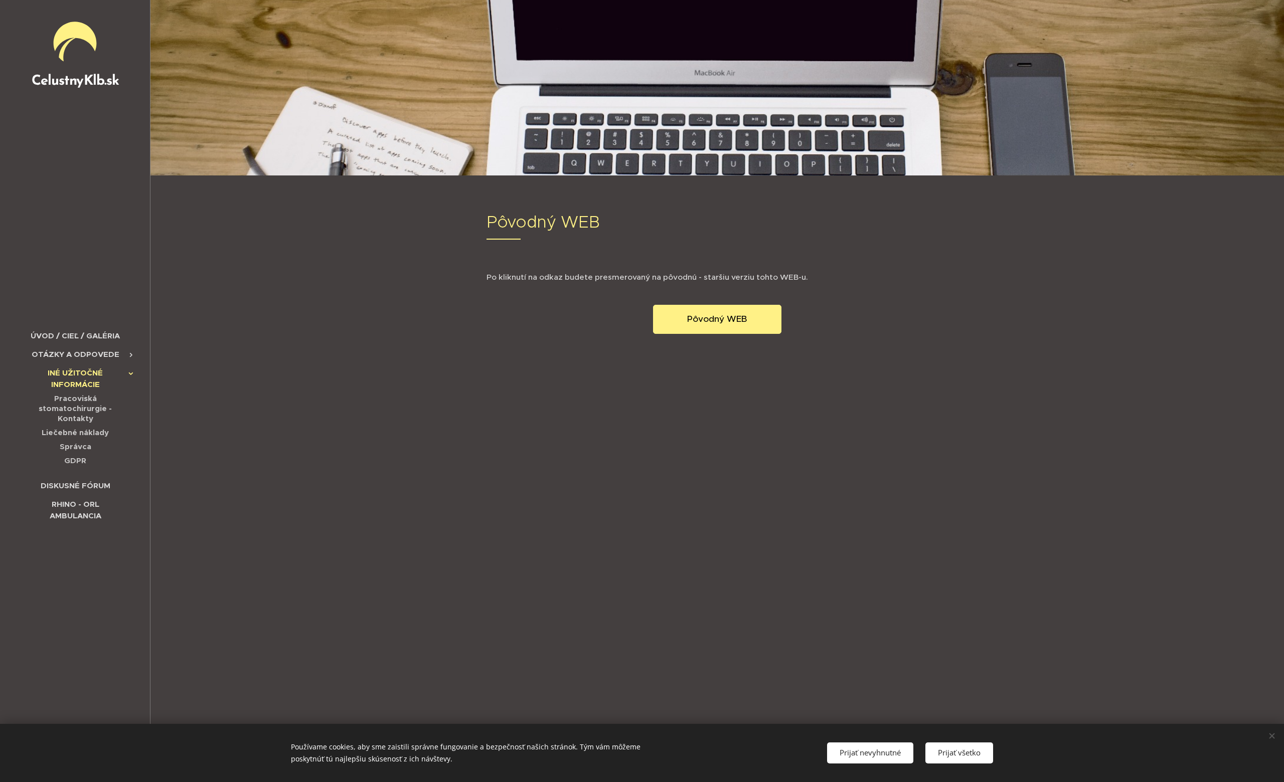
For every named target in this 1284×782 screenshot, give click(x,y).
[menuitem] (75, 335)
